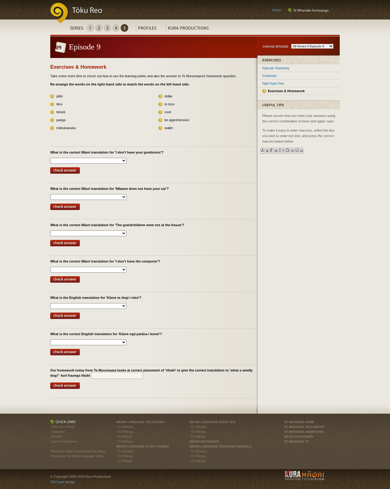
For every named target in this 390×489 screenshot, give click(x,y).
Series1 (90, 28)
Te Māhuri (125, 436)
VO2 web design (62, 482)
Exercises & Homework (286, 91)
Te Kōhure (125, 441)
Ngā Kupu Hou (273, 83)
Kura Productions (191, 29)
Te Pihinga (125, 431)
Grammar (269, 76)
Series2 (99, 28)
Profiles (150, 29)
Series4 (116, 28)
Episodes (58, 431)
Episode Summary (275, 68)
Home (276, 10)
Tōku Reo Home (62, 427)
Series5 (124, 28)
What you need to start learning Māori (77, 451)
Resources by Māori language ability (77, 456)
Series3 (107, 28)
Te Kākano (125, 427)
